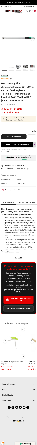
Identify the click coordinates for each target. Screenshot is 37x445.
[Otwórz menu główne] (2, 11)
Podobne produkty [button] (24, 323)
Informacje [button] (6, 400)
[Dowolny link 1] (27, 407)
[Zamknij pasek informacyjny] (35, 2)
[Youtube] (16, 407)
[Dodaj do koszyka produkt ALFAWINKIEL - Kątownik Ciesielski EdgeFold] (23, 356)
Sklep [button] (4, 389)
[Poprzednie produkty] (5, 341)
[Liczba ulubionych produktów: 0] (30, 11)
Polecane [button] (9, 323)
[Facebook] (9, 407)
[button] (32, 39)
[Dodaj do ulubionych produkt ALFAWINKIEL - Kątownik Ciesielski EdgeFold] (23, 329)
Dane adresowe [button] (8, 384)
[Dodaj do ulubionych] (32, 136)
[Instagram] (13, 407)
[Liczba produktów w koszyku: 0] (33, 11)
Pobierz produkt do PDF (12, 190)
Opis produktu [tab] (8, 202)
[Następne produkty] (32, 341)
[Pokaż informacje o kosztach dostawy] (27, 168)
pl (2, 6)
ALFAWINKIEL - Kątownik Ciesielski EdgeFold (12, 363)
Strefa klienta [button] (7, 395)
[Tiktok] (20, 407)
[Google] (24, 407)
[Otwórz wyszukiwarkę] (27, 11)
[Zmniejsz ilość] (2, 131)
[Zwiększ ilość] (28, 131)
